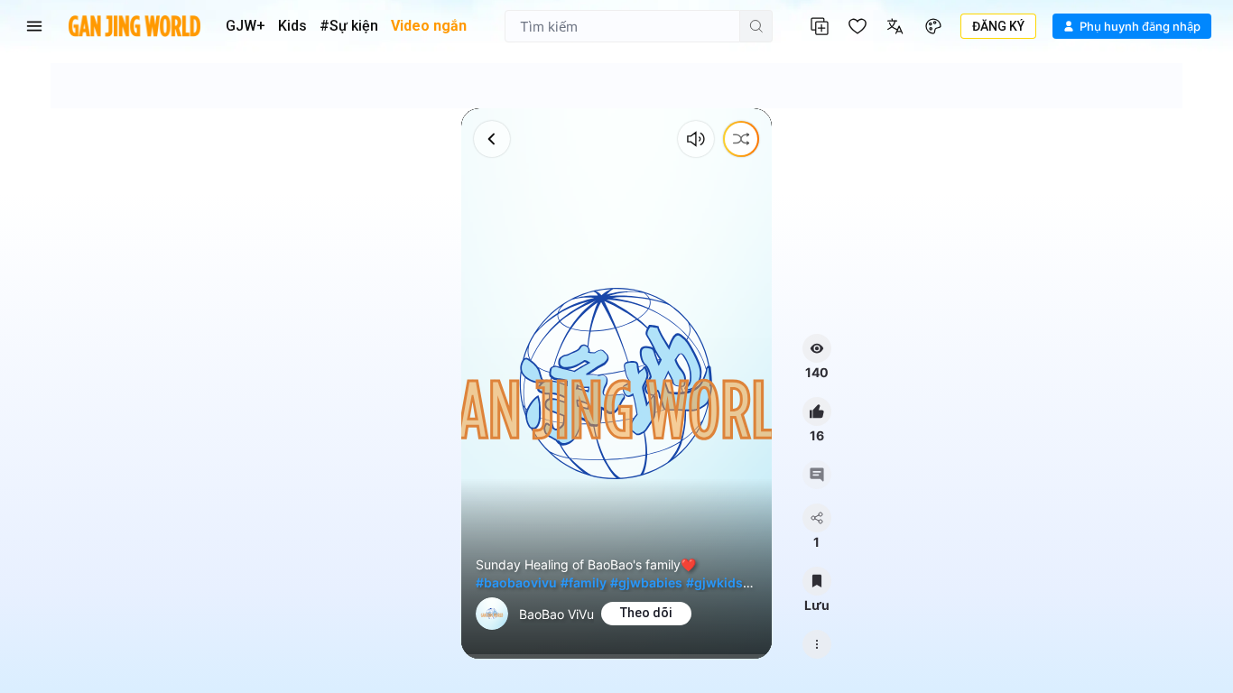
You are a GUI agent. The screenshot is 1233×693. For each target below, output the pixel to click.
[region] (616, 383)
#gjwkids (714, 582)
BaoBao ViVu (556, 614)
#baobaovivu (516, 582)
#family (584, 582)
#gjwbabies (646, 582)
